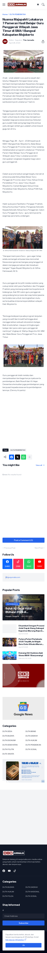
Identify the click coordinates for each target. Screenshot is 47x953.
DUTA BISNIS (31, 731)
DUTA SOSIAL (31, 749)
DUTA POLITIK (8, 749)
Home (5, 14)
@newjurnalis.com (13, 577)
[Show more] (29, 457)
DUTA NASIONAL (32, 892)
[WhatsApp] (23, 457)
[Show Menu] (4, 4)
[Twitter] (17, 457)
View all (39, 465)
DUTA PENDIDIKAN (33, 745)
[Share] (41, 41)
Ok (23, 945)
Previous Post (9, 548)
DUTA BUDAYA (8, 736)
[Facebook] (11, 457)
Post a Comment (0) (23, 540)
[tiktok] (15, 871)
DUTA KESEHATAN (10, 745)
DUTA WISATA (8, 754)
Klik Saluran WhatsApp (15, 940)
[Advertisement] (23, 421)
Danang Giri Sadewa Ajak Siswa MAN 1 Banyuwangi (31, 654)
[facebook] (4, 871)
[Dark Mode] (38, 4)
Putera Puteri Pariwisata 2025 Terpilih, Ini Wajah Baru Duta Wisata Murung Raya (31, 641)
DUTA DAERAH (32, 736)
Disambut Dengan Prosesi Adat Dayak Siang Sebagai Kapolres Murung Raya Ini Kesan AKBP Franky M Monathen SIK (31, 628)
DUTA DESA (7, 731)
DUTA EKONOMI (9, 740)
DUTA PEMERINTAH (18, 14)
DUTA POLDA (8, 896)
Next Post (39, 548)
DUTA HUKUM (31, 740)
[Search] (43, 4)
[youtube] (9, 871)
